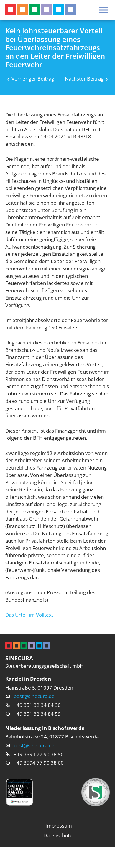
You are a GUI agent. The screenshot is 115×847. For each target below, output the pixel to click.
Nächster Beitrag (84, 78)
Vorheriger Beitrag (33, 78)
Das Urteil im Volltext (29, 614)
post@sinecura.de (34, 696)
